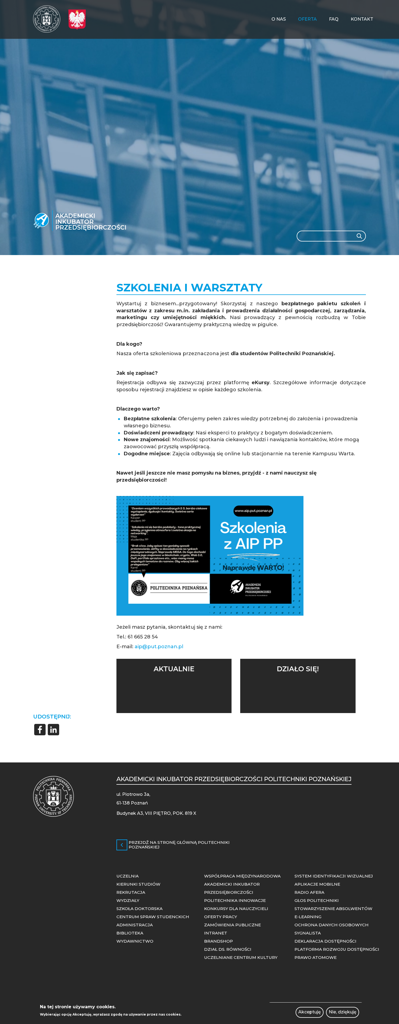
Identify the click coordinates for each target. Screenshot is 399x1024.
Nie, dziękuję (342, 1012)
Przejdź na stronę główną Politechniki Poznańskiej (179, 845)
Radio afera (309, 892)
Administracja (134, 924)
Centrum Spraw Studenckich (152, 916)
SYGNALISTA (307, 933)
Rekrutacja (130, 892)
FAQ (333, 19)
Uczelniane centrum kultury (240, 957)
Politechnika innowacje (235, 900)
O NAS (278, 19)
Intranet (215, 933)
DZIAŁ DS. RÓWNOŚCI (227, 949)
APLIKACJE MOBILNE (317, 884)
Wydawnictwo (134, 941)
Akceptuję (309, 1012)
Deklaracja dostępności (325, 941)
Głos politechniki (316, 900)
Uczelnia (127, 876)
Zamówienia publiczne (232, 924)
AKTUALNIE (174, 669)
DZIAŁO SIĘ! (298, 669)
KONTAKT (362, 19)
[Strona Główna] (46, 19)
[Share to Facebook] (40, 729)
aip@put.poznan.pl (159, 647)
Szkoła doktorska (139, 908)
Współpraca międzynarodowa (242, 876)
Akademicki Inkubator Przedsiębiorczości (90, 221)
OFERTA (307, 19)
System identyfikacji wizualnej (333, 876)
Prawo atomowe (315, 957)
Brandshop (218, 941)
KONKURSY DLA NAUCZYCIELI (236, 908)
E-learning (307, 916)
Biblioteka (129, 933)
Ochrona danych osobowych (331, 924)
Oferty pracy (220, 916)
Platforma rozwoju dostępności (336, 949)
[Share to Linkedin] (53, 729)
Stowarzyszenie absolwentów (333, 908)
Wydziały (127, 900)
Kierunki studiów (138, 884)
